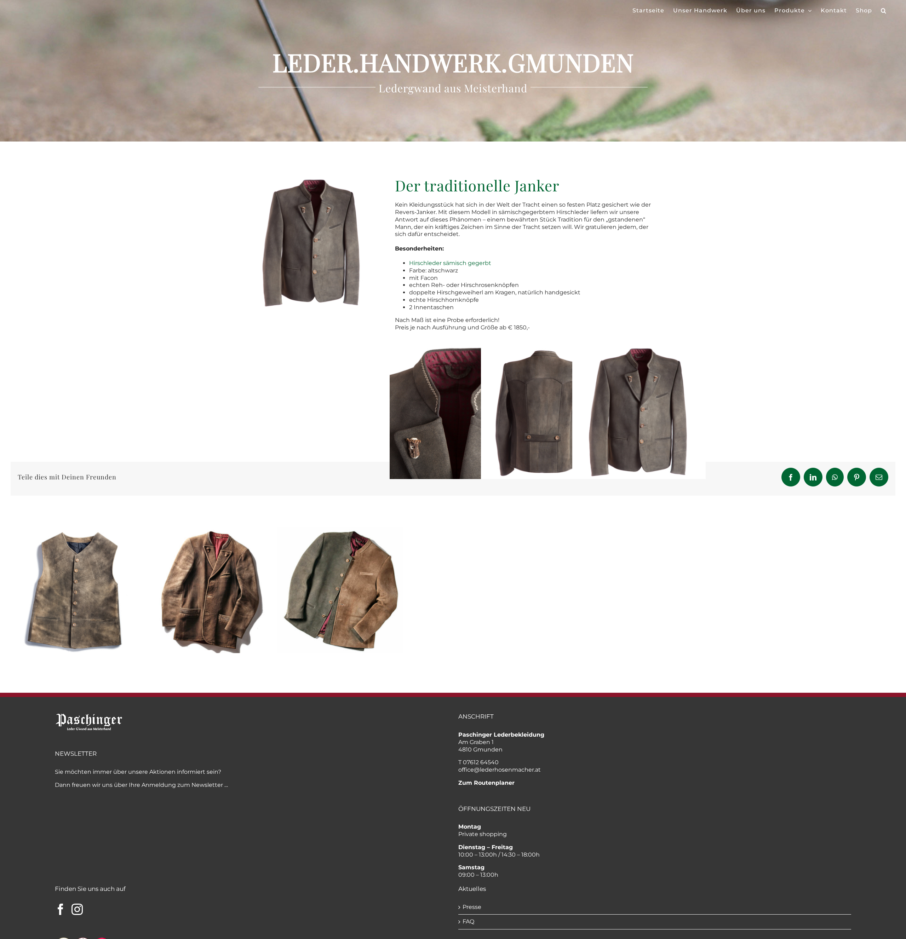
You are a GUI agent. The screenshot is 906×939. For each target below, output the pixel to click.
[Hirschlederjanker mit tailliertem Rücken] (547, 349)
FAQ (468, 921)
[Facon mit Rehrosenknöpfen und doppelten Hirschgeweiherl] (456, 349)
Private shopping (482, 834)
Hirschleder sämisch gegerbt (450, 263)
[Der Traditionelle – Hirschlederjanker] (312, 179)
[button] (884, 10)
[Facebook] (60, 909)
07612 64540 (481, 762)
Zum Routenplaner (486, 782)
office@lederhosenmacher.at (499, 769)
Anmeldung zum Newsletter (182, 785)
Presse (472, 907)
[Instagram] (77, 909)
